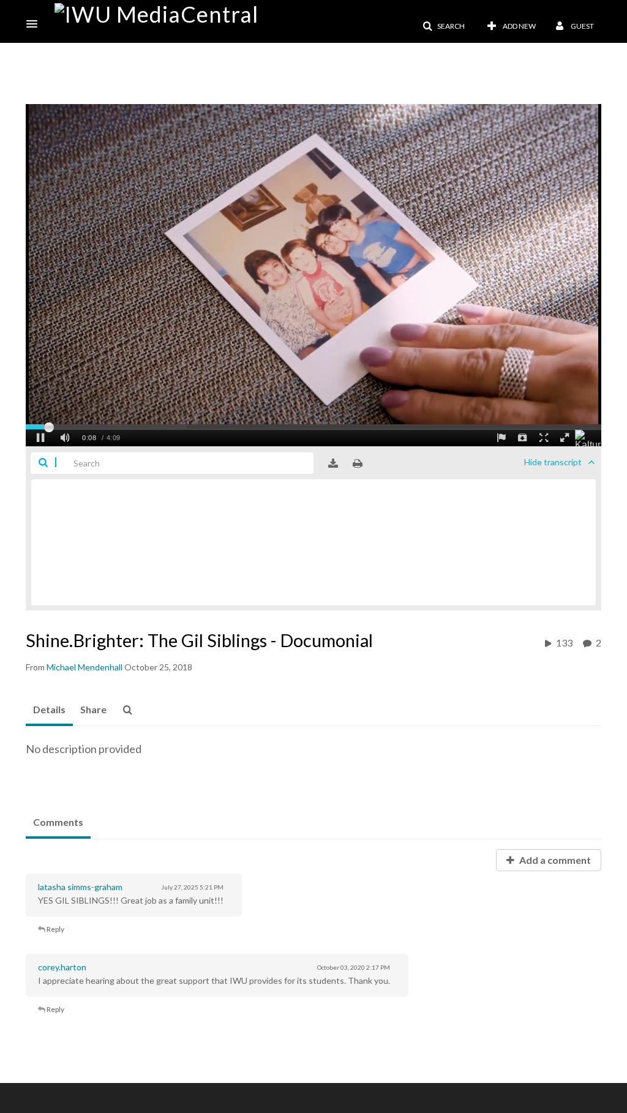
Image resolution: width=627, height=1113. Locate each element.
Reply (54, 929)
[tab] (49, 710)
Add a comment (554, 860)
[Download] (333, 463)
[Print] (357, 463)
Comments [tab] (58, 822)
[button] (35, 23)
